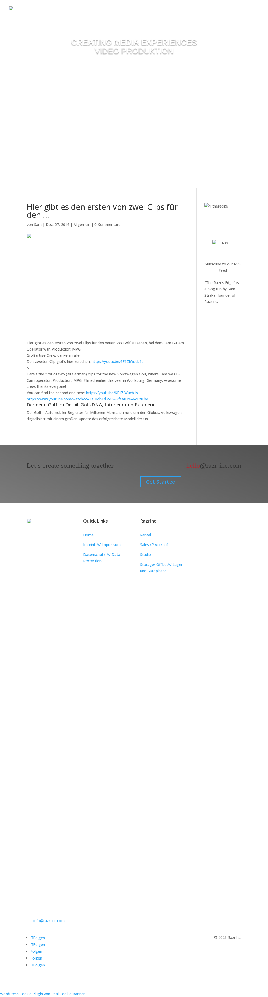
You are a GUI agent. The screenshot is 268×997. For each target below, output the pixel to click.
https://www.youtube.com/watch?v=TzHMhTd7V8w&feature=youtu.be (87, 398)
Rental (145, 534)
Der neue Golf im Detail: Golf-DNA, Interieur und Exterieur (91, 404)
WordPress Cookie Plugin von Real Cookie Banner (42, 993)
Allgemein (82, 224)
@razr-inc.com (213, 465)
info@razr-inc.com (49, 920)
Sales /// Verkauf (154, 544)
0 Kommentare (107, 224)
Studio (145, 554)
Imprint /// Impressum (102, 544)
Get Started (161, 481)
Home (88, 534)
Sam (38, 224)
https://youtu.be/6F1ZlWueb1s (117, 361)
